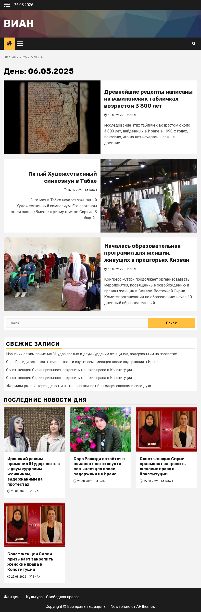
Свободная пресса (62, 597)
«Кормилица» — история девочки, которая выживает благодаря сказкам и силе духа (78, 386)
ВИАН (133, 115)
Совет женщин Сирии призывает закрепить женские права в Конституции (69, 370)
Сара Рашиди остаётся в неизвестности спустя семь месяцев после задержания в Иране (82, 362)
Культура (34, 597)
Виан (19, 23)
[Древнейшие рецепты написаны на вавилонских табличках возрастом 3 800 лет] (52, 117)
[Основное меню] (22, 44)
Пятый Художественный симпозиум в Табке (62, 177)
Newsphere (120, 606)
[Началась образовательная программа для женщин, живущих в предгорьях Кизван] (52, 274)
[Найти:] (77, 323)
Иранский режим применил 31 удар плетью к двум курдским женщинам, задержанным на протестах (91, 354)
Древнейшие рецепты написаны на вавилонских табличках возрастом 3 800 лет (148, 99)
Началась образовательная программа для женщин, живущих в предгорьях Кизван (146, 253)
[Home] (9, 43)
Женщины (13, 597)
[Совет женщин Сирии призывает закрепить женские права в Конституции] (166, 429)
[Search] (194, 43)
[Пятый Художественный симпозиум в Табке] (148, 196)
